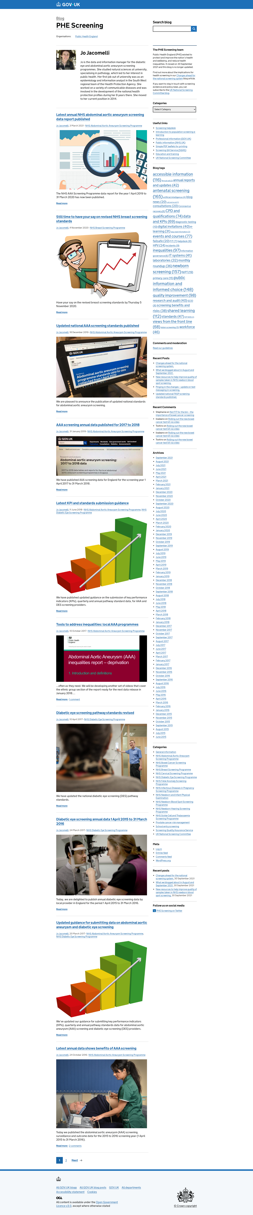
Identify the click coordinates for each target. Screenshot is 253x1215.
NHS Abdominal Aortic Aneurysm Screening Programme (113, 125)
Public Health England (86, 36)
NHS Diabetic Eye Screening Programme (104, 719)
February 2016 (163, 706)
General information (166, 752)
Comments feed (164, 856)
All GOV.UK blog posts (93, 1187)
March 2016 (162, 702)
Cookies (92, 1192)
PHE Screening (79, 25)
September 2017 (164, 637)
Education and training (167, 154)
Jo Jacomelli (62, 125)
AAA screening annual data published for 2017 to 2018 (98, 425)
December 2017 (164, 626)
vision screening (170, 327)
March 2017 (162, 656)
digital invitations (174, 226)
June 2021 (161, 469)
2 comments (75, 1145)
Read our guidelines (163, 348)
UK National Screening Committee (173, 157)
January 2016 (162, 710)
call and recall (173, 202)
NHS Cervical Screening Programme (174, 773)
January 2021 (162, 488)
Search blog (162, 22)
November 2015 (164, 717)
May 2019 (161, 560)
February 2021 (163, 484)
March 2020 (162, 522)
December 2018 (164, 580)
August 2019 (162, 549)
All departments (131, 1187)
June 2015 (161, 736)
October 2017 (163, 633)
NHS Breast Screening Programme (107, 227)
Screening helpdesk (166, 128)
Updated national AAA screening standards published (97, 326)
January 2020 (163, 530)
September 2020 (164, 503)
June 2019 (161, 557)
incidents (172, 245)
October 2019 (163, 541)
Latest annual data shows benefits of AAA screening (96, 1048)
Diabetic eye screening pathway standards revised (95, 713)
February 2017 (163, 660)
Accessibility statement (70, 1192)
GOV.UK (114, 1187)
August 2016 (162, 683)
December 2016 (164, 668)
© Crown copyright (185, 1206)
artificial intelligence (174, 197)
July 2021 (160, 465)
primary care (163, 278)
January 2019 (162, 576)
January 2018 (162, 622)
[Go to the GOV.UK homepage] (68, 4)
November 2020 (164, 496)
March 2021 (162, 480)
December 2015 (164, 713)
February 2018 (163, 618)
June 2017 (161, 648)
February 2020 (163, 526)
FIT (173, 241)
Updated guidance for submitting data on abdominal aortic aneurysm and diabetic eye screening (101, 924)
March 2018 (162, 614)
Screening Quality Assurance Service (174, 830)
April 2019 (161, 564)
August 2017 (162, 641)
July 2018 (160, 599)
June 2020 (161, 515)
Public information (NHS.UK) (170, 142)
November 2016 (164, 671)
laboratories (165, 260)
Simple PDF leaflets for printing (171, 146)
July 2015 (160, 733)
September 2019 (164, 545)
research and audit (170, 300)
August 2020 (162, 507)
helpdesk (185, 241)
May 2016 (161, 694)
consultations (165, 206)
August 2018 (162, 595)
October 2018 (163, 587)
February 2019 (163, 572)
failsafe (161, 241)
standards (173, 316)
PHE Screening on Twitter (169, 910)
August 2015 (162, 729)
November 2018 (164, 584)
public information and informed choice (173, 283)
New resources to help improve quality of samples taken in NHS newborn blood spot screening (176, 379)
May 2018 (161, 606)
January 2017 (162, 664)
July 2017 (160, 645)
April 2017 (161, 652)
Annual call (167, 180)
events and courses (172, 236)
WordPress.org (163, 860)
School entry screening (167, 826)
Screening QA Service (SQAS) (171, 150)
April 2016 (161, 698)
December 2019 (164, 534)
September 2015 (164, 725)
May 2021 (161, 473)
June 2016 (161, 691)
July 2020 (161, 511)
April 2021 (161, 476)
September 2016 (164, 679)
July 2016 (160, 687)
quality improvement (174, 295)
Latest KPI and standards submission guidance (92, 503)
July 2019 (160, 553)
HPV (159, 245)
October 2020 (163, 499)
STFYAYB (189, 317)
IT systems (180, 255)
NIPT (187, 272)
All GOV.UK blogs (66, 1187)
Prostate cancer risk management (173, 822)
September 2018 (164, 591)
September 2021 (164, 457)
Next (75, 1160)
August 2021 (162, 461)
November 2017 (164, 629)
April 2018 (161, 610)
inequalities (167, 250)
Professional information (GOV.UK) (173, 138)
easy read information (180, 232)
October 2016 (163, 675)
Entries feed (162, 852)
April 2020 (161, 518)
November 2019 (164, 538)
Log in (159, 849)
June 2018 (161, 603)
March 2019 (162, 568)
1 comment (74, 699)
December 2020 (164, 492)
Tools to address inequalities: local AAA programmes (97, 624)
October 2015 (163, 721)
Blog (60, 18)
